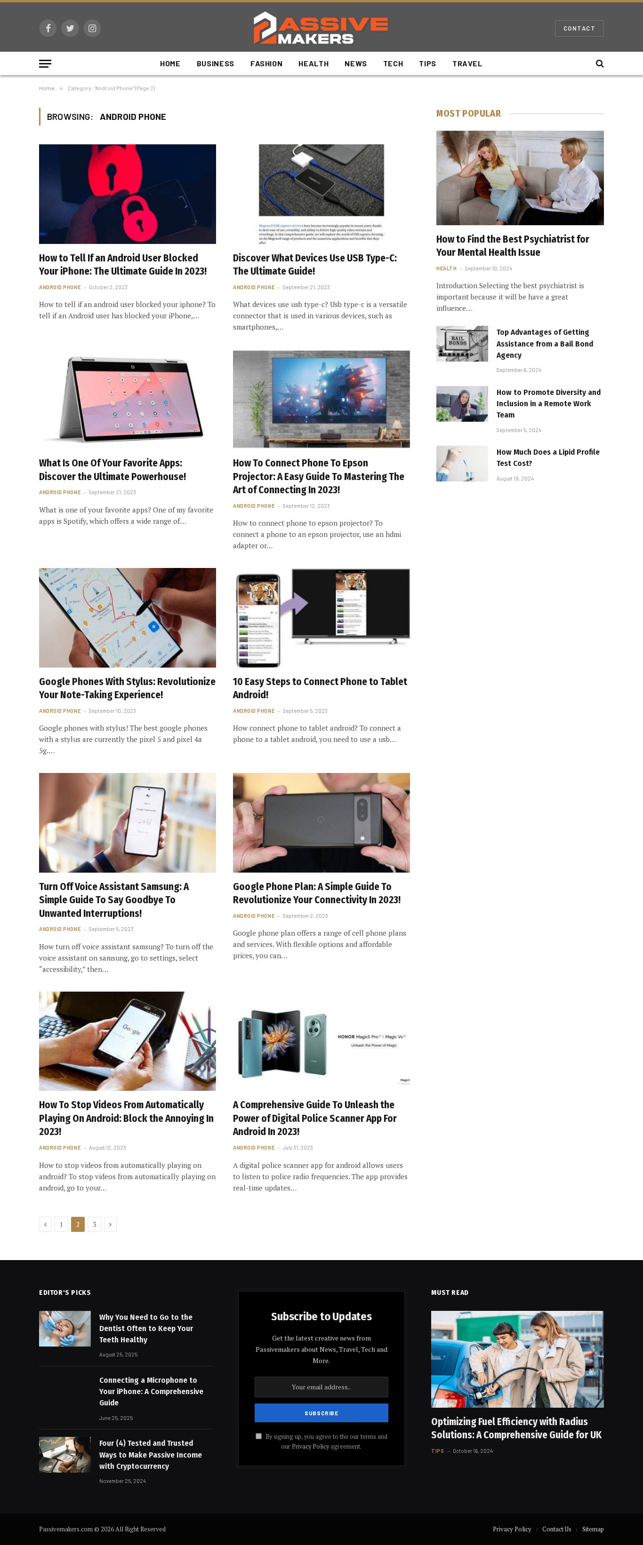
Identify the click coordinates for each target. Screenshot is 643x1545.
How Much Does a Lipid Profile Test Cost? (548, 457)
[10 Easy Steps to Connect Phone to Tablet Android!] (321, 618)
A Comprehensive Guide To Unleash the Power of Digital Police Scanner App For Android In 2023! (315, 1118)
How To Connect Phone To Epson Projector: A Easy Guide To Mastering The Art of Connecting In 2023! (318, 476)
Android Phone (59, 287)
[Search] (599, 63)
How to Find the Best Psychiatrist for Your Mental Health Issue (512, 246)
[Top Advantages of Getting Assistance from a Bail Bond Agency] (462, 344)
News (356, 63)
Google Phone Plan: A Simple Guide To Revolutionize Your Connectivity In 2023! (317, 894)
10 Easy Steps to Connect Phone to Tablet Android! (320, 689)
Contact (579, 28)
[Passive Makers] (321, 28)
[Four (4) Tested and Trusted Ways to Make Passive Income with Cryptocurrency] (65, 1455)
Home (170, 63)
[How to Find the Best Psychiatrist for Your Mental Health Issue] (520, 178)
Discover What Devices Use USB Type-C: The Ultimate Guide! (315, 265)
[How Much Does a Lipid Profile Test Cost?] (462, 463)
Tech (393, 63)
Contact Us (556, 1529)
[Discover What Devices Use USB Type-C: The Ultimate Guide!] (321, 194)
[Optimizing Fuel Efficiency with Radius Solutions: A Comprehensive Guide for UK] (517, 1359)
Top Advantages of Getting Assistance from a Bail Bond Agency (545, 343)
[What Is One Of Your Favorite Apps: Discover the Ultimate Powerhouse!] (127, 399)
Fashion (266, 63)
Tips (427, 63)
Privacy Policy (310, 1446)
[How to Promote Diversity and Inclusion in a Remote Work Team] (462, 404)
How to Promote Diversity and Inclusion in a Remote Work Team (549, 403)
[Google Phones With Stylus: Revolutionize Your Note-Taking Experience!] (127, 618)
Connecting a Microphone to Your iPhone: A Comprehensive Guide (151, 1391)
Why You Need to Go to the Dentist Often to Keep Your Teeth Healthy (146, 1328)
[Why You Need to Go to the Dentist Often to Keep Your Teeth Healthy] (65, 1329)
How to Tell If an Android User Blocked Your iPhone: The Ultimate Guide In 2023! (123, 265)
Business (215, 63)
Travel (467, 63)
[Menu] (45, 63)
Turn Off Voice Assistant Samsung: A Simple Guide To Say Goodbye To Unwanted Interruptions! (114, 900)
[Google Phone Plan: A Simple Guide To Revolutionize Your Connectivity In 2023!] (321, 823)
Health (313, 63)
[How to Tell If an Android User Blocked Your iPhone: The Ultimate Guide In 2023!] (127, 194)
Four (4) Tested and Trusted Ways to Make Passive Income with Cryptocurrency (150, 1454)
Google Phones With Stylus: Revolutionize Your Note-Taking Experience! (127, 689)
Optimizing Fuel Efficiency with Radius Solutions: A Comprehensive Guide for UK (516, 1429)
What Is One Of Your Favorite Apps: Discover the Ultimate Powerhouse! (112, 470)
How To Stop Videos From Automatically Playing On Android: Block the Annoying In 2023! (126, 1118)
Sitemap (593, 1529)
